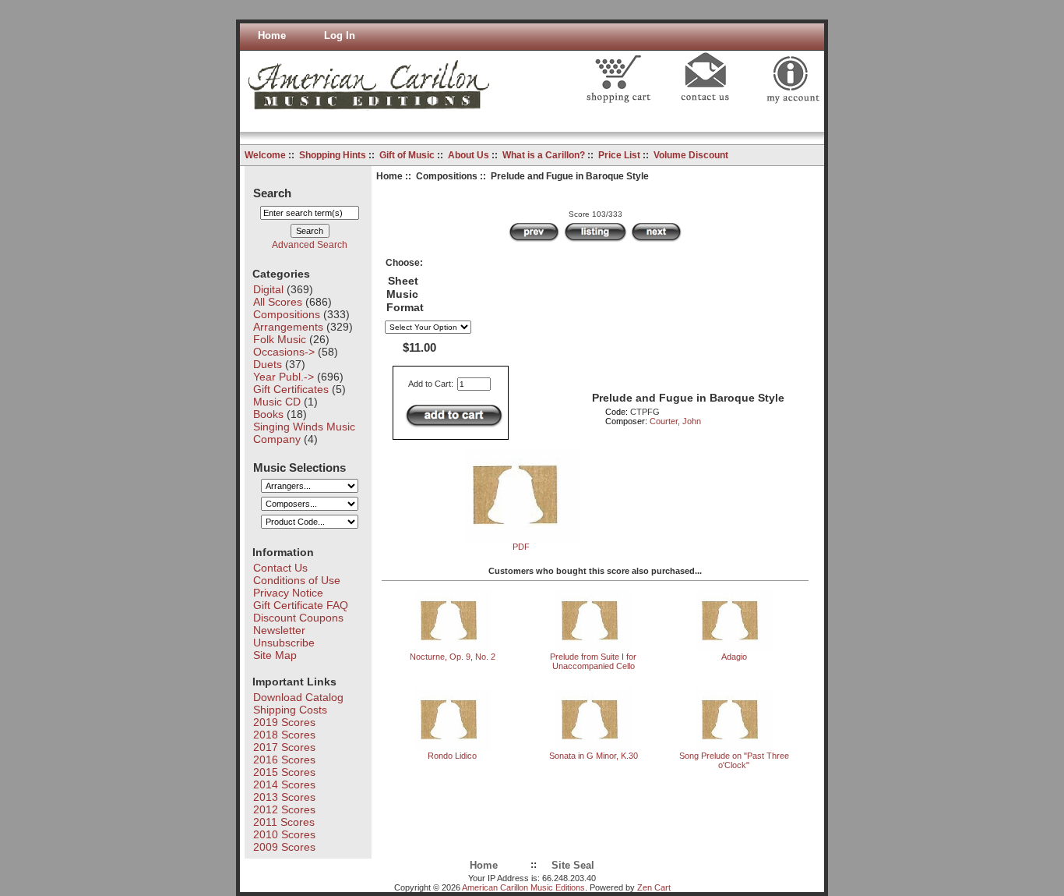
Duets (267, 364)
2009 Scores (284, 847)
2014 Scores (284, 784)
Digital (268, 289)
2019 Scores (284, 722)
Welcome (265, 155)
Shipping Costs (290, 709)
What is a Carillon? (543, 155)
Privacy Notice (288, 592)
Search (272, 192)
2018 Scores (284, 734)
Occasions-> (284, 351)
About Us (468, 155)
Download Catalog (298, 697)
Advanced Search (309, 244)
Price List (619, 155)
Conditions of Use (296, 580)
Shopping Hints (332, 155)
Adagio (734, 656)
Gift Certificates (291, 389)
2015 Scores (284, 772)
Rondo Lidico (452, 755)
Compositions (446, 176)
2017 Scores (284, 747)
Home (272, 35)
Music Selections (299, 466)
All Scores (277, 302)
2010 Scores (284, 834)
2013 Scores (284, 797)
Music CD (277, 401)
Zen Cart (654, 887)
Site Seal (572, 865)
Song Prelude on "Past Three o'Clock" (734, 760)
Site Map (275, 655)
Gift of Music (407, 155)
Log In (339, 35)
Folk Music (279, 339)
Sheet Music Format (405, 294)
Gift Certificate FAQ (300, 605)
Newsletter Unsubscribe (284, 636)
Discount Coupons (298, 617)
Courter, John (675, 421)
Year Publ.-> (283, 376)
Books (268, 414)
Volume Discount (691, 155)
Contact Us (280, 567)
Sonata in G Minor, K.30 (593, 755)
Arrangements (288, 327)
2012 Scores (284, 809)
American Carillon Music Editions (523, 887)
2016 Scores (284, 759)
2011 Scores (284, 822)
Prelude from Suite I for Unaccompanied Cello (593, 661)
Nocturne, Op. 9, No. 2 (452, 656)
